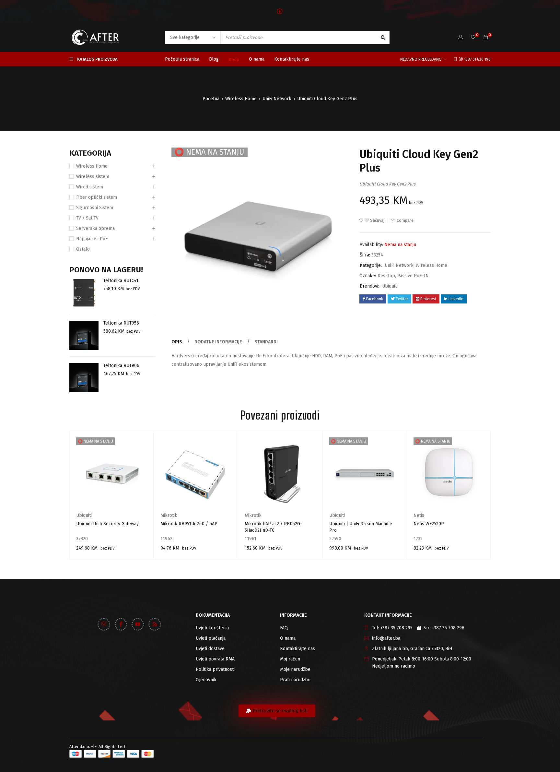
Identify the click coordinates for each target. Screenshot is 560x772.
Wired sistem (89, 187)
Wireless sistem (92, 176)
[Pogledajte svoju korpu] (486, 37)
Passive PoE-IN (413, 276)
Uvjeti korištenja (212, 628)
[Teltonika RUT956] (84, 335)
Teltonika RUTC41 (120, 280)
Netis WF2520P (429, 524)
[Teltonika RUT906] (84, 377)
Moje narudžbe (295, 669)
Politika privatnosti (215, 669)
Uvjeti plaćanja (211, 638)
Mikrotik (168, 515)
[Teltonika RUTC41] (84, 292)
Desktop (386, 276)
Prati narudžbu (295, 680)
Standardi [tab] (266, 342)
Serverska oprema (95, 228)
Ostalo (83, 249)
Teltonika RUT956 (121, 323)
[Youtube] (138, 624)
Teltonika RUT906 (121, 365)
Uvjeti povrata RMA (215, 659)
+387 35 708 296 (448, 628)
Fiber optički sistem (96, 197)
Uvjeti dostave (210, 648)
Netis (419, 515)
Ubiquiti (390, 286)
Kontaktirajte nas (297, 648)
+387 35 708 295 (396, 628)
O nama (288, 638)
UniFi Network (276, 98)
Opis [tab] (176, 342)
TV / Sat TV (87, 218)
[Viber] (104, 624)
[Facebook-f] (121, 624)
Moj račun (290, 659)
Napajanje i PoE (92, 239)
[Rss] (154, 624)
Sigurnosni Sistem (94, 207)
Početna (211, 98)
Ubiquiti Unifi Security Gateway (107, 524)
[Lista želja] (473, 37)
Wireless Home (241, 98)
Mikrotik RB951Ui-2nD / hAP (188, 524)
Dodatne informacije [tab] (218, 342)
